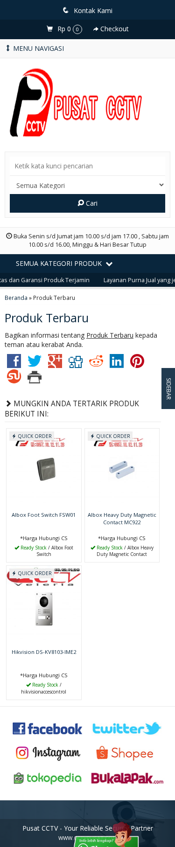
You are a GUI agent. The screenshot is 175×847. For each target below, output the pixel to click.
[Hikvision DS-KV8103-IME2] (44, 605)
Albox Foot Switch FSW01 (44, 514)
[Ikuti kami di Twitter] (128, 727)
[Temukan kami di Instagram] (48, 752)
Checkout (113, 28)
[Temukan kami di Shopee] (128, 752)
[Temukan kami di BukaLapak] (128, 777)
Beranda (16, 297)
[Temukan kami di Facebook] (48, 727)
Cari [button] (91, 203)
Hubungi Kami (47, 554)
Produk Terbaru (47, 318)
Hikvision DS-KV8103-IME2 (44, 651)
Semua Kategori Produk (60, 263)
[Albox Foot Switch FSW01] (44, 468)
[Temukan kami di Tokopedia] (48, 777)
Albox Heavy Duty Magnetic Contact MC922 (122, 518)
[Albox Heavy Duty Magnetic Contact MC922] (122, 468)
